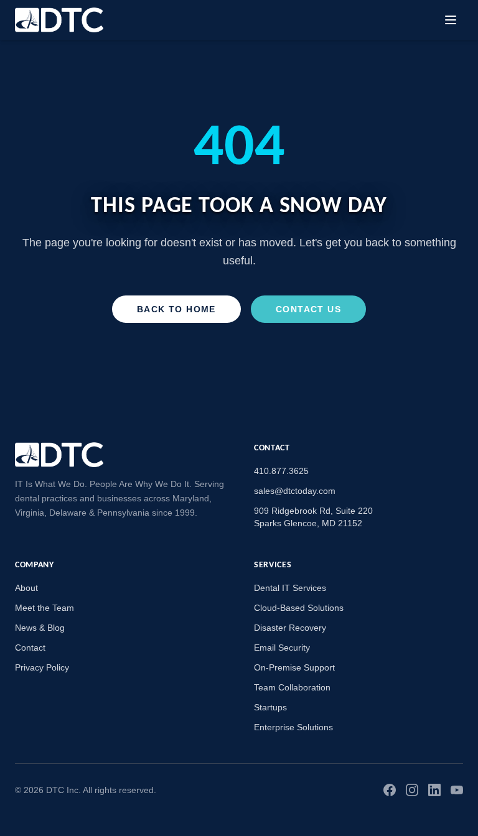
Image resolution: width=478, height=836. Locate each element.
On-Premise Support (294, 667)
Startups (270, 707)
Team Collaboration (292, 687)
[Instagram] (412, 790)
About (26, 588)
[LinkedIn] (434, 790)
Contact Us (308, 309)
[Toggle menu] (450, 19)
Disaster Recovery (290, 628)
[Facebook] (389, 790)
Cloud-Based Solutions (299, 608)
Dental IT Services (290, 588)
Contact (30, 648)
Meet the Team (44, 608)
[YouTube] (457, 790)
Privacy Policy (42, 667)
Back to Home (176, 309)
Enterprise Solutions (293, 727)
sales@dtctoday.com (294, 491)
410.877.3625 (281, 471)
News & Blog (40, 628)
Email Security (282, 648)
